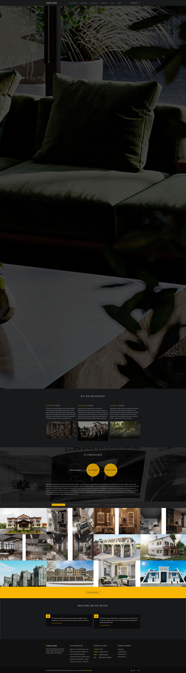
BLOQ (112, 3)
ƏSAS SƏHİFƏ (73, 3)
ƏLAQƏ (119, 3)
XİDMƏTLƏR (104, 3)
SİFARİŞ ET (134, 2)
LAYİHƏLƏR (94, 3)
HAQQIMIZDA (84, 3)
